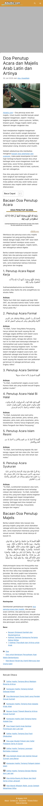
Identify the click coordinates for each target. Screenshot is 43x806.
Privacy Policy (33, 800)
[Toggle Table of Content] (18, 193)
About (7, 800)
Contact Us (14, 800)
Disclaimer (22, 800)
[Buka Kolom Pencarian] (35, 3)
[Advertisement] (21, 30)
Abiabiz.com (8, 113)
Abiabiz (20, 798)
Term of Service (21, 803)
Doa (7, 651)
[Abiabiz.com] (12, 3)
